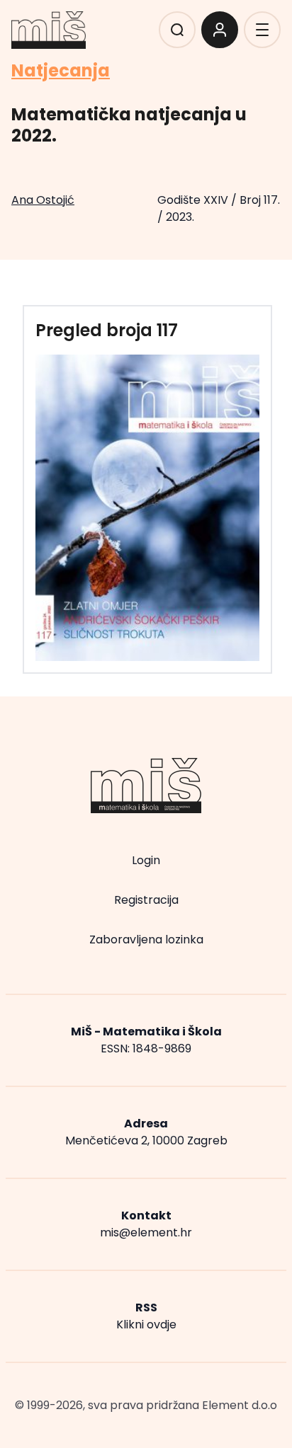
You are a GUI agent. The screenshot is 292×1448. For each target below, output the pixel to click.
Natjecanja (60, 70)
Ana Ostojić (42, 200)
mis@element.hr (146, 1232)
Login (146, 860)
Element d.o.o (239, 1405)
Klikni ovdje (146, 1324)
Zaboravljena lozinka (146, 939)
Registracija (146, 900)
